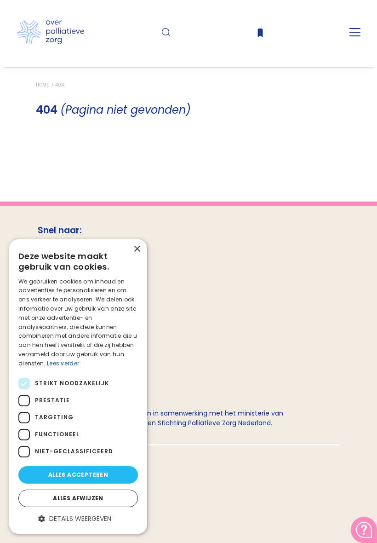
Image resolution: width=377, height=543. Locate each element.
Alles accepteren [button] (78, 475)
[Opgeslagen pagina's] (260, 35)
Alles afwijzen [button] (78, 498)
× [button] (136, 249)
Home (43, 84)
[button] (78, 519)
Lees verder (63, 363)
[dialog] (78, 386)
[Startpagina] (50, 41)
